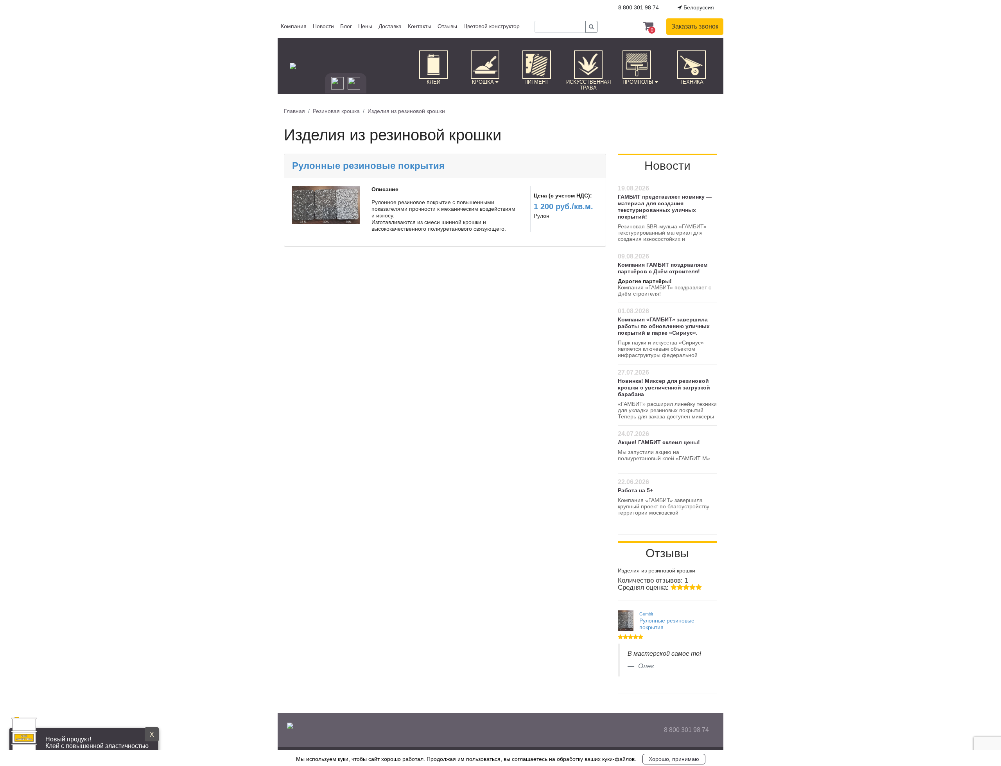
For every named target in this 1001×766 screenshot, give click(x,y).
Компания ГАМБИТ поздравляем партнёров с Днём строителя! (662, 268)
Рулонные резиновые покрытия (368, 165)
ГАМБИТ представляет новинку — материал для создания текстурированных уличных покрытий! (665, 207)
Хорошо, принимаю (674, 759)
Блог (346, 26)
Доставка (390, 26)
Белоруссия (698, 7)
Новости (323, 26)
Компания (294, 26)
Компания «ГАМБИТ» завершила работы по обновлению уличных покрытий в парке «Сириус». (664, 326)
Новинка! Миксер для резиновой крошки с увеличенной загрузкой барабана (664, 387)
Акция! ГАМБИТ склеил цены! (659, 442)
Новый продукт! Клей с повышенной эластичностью (97, 742)
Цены (365, 26)
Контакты (419, 26)
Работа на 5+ (635, 490)
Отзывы (447, 26)
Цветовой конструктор (491, 26)
